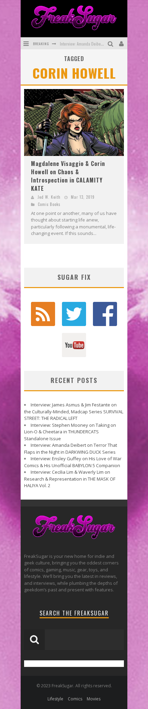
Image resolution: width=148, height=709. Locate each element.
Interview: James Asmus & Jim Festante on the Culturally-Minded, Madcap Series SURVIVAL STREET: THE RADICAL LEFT (73, 411)
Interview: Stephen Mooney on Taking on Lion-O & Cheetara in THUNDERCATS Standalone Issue (70, 432)
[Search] (111, 43)
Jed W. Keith (49, 197)
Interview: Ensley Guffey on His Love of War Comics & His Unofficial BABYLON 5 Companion (72, 462)
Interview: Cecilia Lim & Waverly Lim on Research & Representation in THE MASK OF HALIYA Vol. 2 (69, 479)
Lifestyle (55, 699)
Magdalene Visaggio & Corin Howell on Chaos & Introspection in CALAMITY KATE (68, 176)
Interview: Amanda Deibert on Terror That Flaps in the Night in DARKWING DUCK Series (70, 448)
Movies (94, 699)
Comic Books (49, 204)
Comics (75, 699)
